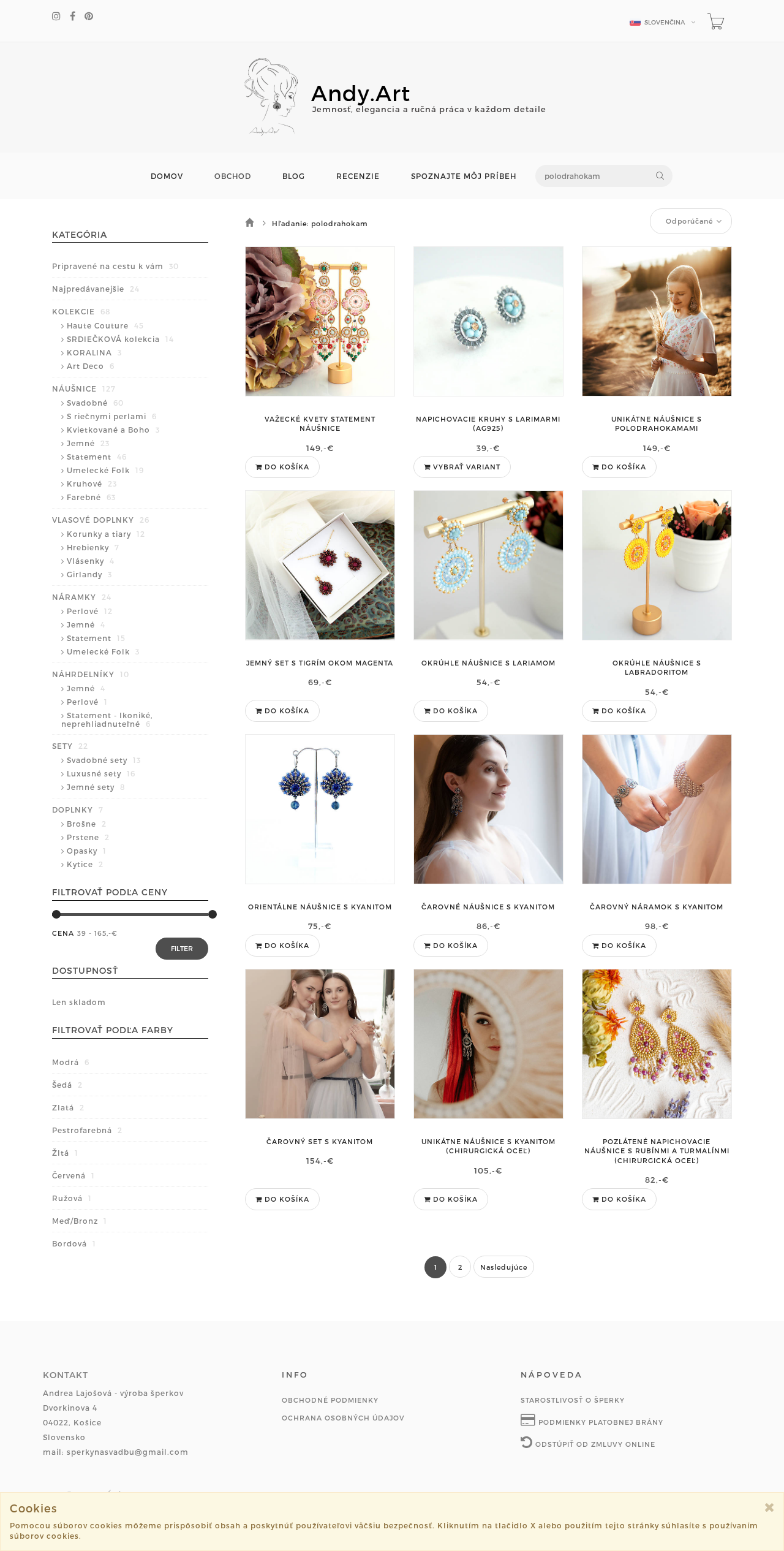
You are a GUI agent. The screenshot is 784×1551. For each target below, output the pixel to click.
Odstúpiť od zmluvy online (594, 1444)
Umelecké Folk (105, 470)
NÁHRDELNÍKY (90, 674)
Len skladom (79, 1002)
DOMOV (167, 176)
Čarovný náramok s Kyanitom (656, 907)
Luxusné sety (101, 773)
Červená (73, 1175)
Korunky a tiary (106, 533)
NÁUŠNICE (84, 388)
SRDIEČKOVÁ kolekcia (120, 339)
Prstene (88, 837)
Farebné (91, 497)
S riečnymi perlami (112, 416)
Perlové (90, 611)
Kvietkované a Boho (113, 429)
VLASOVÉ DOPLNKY (100, 519)
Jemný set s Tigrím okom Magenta (319, 663)
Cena (63, 933)
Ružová (72, 1198)
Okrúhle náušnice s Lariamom (488, 663)
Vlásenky (91, 560)
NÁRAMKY (81, 597)
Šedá (67, 1084)
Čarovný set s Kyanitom (319, 1141)
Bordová (74, 1243)
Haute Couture (105, 325)
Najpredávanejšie (96, 288)
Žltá (65, 1152)
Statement (97, 456)
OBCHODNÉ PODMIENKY (330, 1400)
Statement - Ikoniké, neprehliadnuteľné (107, 719)
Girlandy (89, 574)
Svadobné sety (104, 760)
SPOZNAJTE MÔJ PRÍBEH (463, 176)
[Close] (769, 1507)
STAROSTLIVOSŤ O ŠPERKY (573, 1400)
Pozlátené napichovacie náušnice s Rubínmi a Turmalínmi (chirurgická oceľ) (656, 1150)
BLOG (293, 176)
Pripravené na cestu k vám (115, 266)
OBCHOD (232, 176)
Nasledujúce (503, 1267)
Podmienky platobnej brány (599, 1422)
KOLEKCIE (81, 311)
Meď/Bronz (79, 1220)
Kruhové (92, 483)
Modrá (70, 1062)
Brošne (87, 823)
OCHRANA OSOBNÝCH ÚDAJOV (343, 1418)
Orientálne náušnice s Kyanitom (320, 907)
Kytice (85, 864)
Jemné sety (96, 787)
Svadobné (95, 402)
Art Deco (91, 366)
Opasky (87, 850)
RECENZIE (358, 176)
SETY (70, 745)
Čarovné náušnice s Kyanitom (488, 907)
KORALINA (94, 352)
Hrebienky (93, 547)
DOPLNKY (78, 809)
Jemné (88, 443)
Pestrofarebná (87, 1130)
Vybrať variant (465, 467)
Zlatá (68, 1107)
